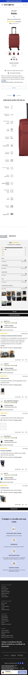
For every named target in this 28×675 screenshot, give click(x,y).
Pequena (14, 65)
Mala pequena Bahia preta (10, 327)
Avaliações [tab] (3, 236)
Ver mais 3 (11, 356)
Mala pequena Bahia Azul (10, 479)
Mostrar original (18, 347)
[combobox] (23, 668)
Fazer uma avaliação (16, 315)
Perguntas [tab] (12, 236)
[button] (14, 21)
